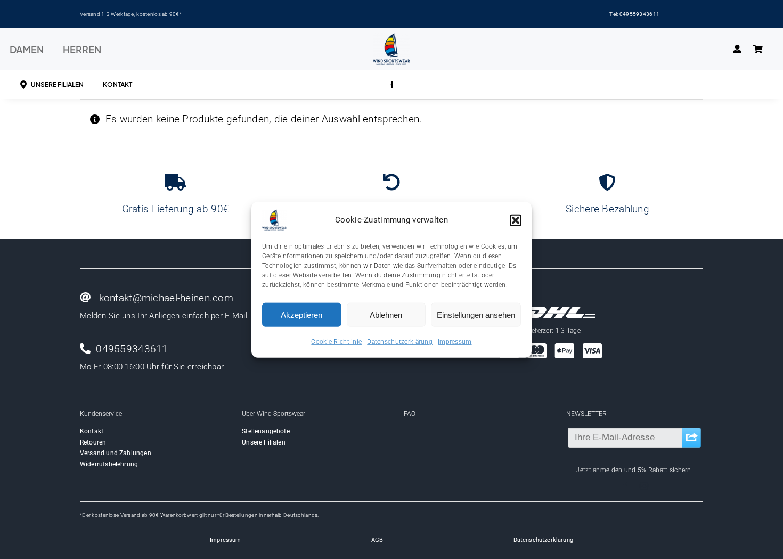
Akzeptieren (301, 314)
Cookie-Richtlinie (336, 342)
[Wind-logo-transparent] (391, 38)
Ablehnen (386, 314)
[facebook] (625, 486)
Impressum (455, 342)
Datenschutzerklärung (400, 342)
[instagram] (644, 486)
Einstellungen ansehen (476, 314)
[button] (515, 220)
